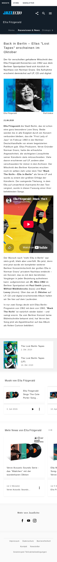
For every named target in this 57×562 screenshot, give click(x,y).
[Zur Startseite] (16, 14)
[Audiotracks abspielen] (33, 409)
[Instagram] (35, 521)
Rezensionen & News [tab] (29, 30)
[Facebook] (22, 521)
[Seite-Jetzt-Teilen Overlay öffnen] (37, 13)
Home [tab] (11, 30)
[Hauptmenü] (50, 13)
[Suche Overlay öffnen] (44, 13)
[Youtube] (29, 521)
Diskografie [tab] (48, 30)
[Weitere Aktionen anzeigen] (39, 409)
